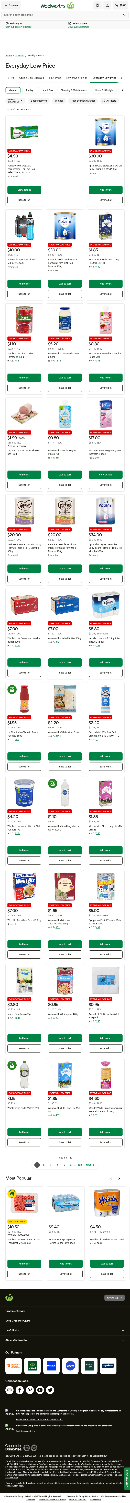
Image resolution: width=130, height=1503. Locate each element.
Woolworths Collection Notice (52, 1499)
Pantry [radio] (29, 90)
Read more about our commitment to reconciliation (39, 1419)
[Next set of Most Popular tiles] (119, 1178)
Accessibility (95, 1499)
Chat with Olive (127, 1478)
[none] (107, 5)
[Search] (124, 15)
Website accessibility (25, 1431)
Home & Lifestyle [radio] (104, 90)
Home (8, 55)
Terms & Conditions (77, 1499)
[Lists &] (97, 5)
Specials (19, 55)
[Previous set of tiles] (8, 78)
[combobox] (65, 15)
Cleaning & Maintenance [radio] (74, 90)
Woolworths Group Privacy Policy (82, 1496)
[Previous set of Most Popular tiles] (111, 1178)
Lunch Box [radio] (47, 90)
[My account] (107, 5)
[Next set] (122, 90)
